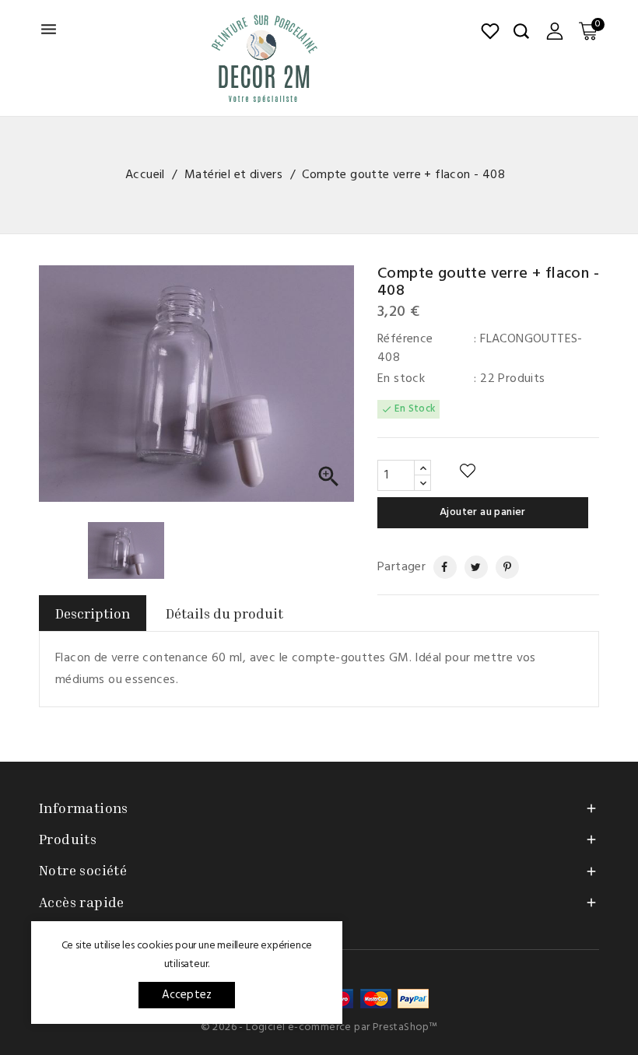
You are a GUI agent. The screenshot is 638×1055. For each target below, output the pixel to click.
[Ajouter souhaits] (467, 471)
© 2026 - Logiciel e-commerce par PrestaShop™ (319, 1027)
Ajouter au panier (483, 512)
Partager (438, 567)
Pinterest (501, 567)
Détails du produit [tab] (224, 613)
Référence (405, 339)
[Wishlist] (490, 31)
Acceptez (187, 995)
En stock (401, 379)
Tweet (470, 567)
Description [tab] (92, 613)
